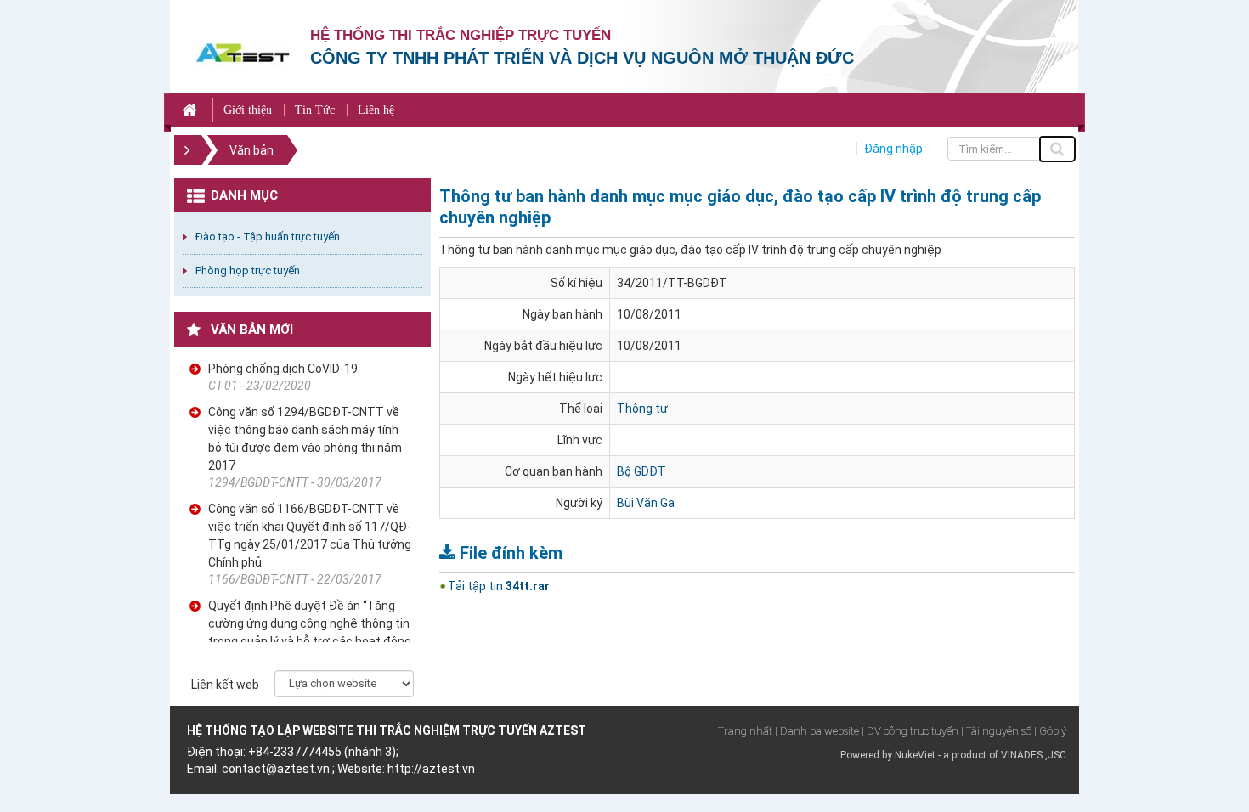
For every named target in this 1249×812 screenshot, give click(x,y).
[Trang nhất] (191, 110)
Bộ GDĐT (641, 471)
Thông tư (642, 408)
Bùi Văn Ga (646, 503)
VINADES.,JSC (1033, 755)
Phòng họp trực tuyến (247, 270)
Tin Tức (315, 110)
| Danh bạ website (817, 731)
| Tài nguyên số (996, 731)
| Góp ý (1050, 731)
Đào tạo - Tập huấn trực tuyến (267, 236)
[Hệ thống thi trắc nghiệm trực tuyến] (243, 52)
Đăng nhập (893, 148)
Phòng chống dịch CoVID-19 (283, 368)
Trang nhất (745, 731)
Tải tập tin (499, 586)
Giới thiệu (247, 110)
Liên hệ (376, 110)
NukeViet (915, 755)
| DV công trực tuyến (910, 731)
